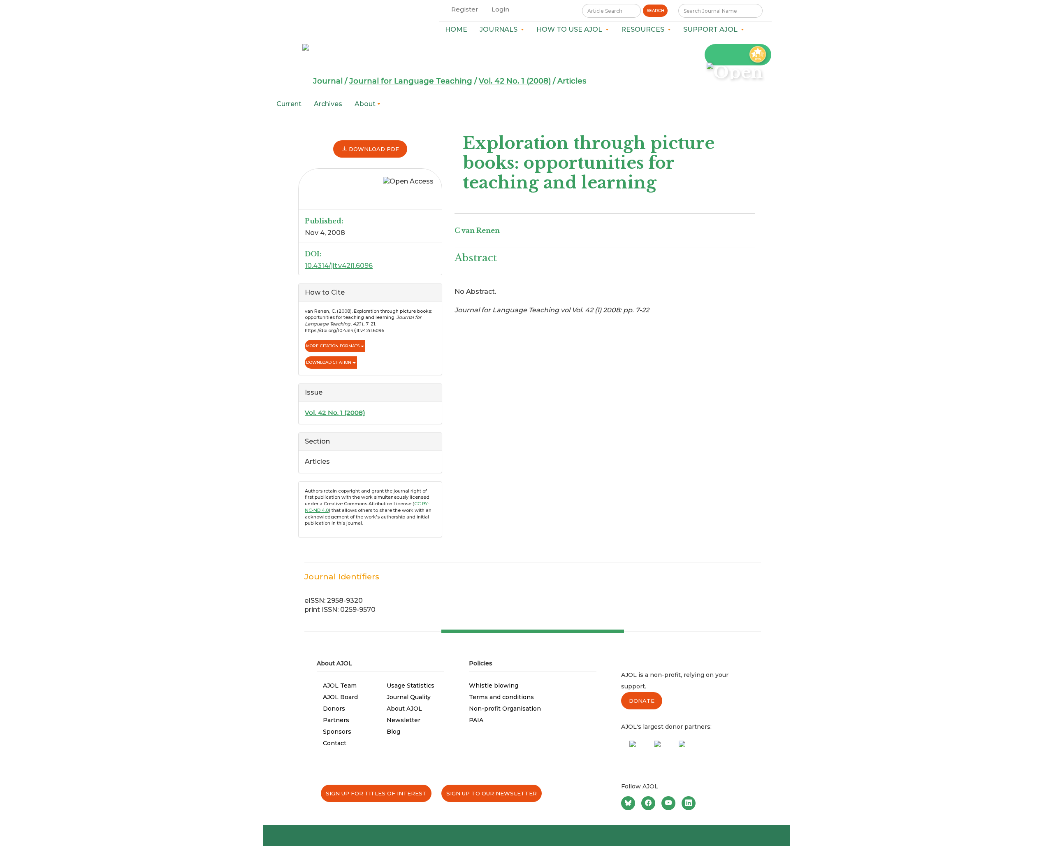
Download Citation (329, 362)
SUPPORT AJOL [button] (712, 29)
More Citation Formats (333, 346)
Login (500, 9)
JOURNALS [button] (500, 29)
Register (464, 9)
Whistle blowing (493, 685)
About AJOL (404, 708)
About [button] (366, 104)
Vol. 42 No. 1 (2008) (515, 81)
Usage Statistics (410, 685)
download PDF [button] (373, 149)
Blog (393, 731)
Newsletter (403, 720)
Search (655, 10)
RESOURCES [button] (644, 29)
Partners (336, 720)
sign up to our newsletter (491, 793)
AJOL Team (340, 685)
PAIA (476, 720)
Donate (641, 700)
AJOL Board (340, 697)
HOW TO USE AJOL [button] (570, 29)
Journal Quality (409, 697)
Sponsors (337, 731)
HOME (456, 29)
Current (289, 104)
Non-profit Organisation (505, 708)
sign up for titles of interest (376, 793)
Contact (334, 743)
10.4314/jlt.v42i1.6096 (339, 266)
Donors (334, 708)
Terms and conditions (501, 697)
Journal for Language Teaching (410, 81)
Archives (328, 104)
